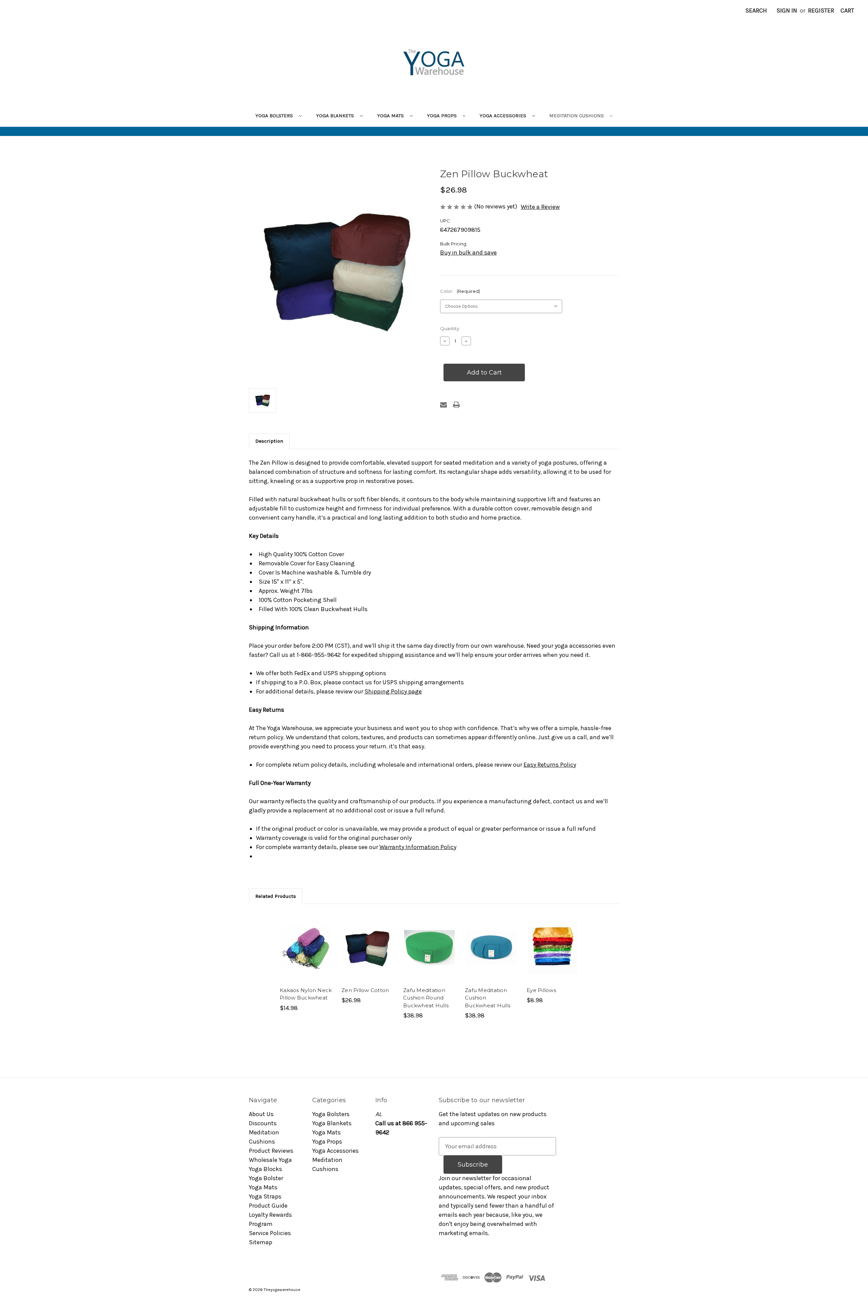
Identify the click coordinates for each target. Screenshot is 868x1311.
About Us (261, 1114)
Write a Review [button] (540, 206)
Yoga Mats (391, 116)
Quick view (301, 937)
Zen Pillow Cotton (365, 990)
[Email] (443, 405)
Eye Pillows (541, 990)
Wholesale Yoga (270, 1160)
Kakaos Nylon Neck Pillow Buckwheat (306, 994)
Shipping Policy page (393, 691)
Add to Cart (429, 955)
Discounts (263, 1123)
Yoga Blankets (335, 116)
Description (269, 441)
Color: (460, 291)
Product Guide (268, 1205)
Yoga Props (442, 116)
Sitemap (260, 1242)
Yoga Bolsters (274, 116)
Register (821, 10)
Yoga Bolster (266, 1178)
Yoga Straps (265, 1196)
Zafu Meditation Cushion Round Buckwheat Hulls (426, 998)
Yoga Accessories (503, 116)
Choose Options (306, 955)
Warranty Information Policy (417, 847)
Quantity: (450, 328)
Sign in (786, 10)
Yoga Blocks (265, 1169)
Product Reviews (271, 1150)
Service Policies (270, 1233)
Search (756, 10)
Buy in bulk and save (468, 252)
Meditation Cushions (577, 116)
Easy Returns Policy (550, 764)
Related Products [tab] (275, 896)
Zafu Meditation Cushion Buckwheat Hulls (487, 998)
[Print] (456, 405)
